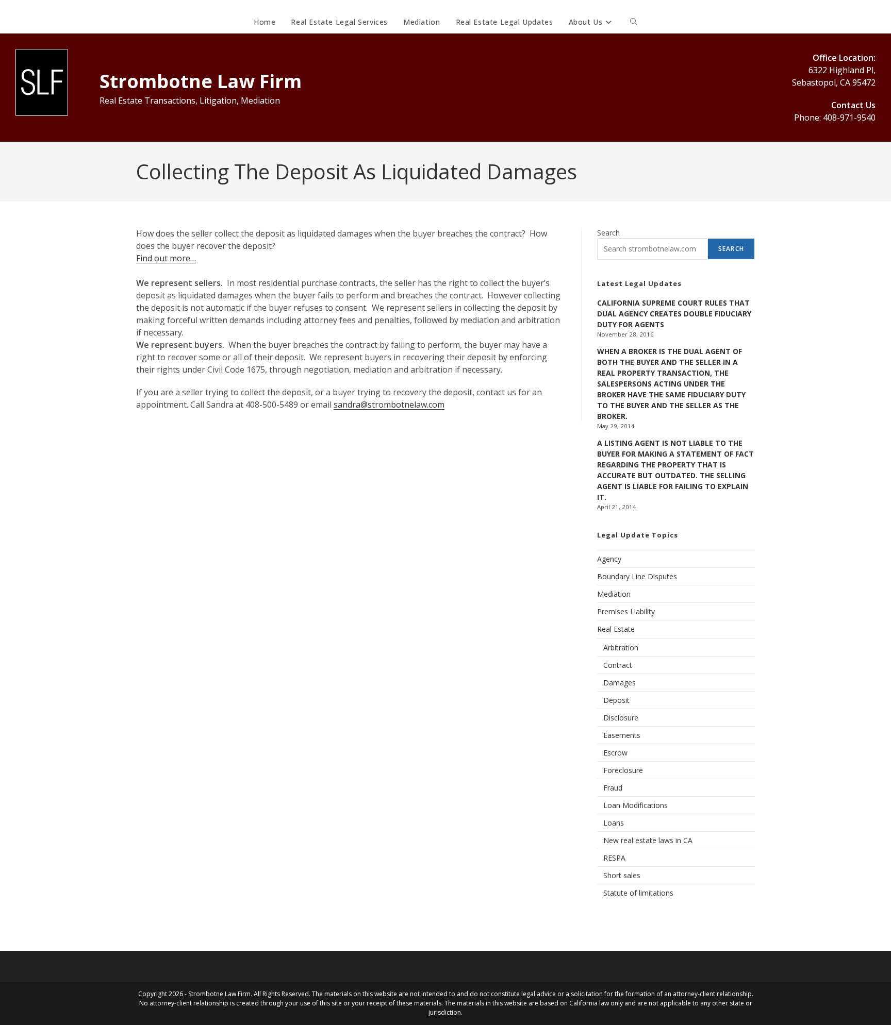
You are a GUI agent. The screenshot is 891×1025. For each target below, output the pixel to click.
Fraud (612, 788)
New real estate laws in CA (647, 840)
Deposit (616, 700)
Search (608, 233)
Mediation (614, 594)
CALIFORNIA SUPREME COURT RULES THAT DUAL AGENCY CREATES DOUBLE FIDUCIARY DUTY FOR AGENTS (674, 313)
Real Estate (616, 629)
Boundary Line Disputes (637, 576)
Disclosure (620, 717)
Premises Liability (626, 611)
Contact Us (853, 105)
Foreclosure (623, 770)
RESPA (614, 858)
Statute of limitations (638, 893)
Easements (621, 735)
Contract (617, 665)
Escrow (615, 753)
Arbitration (620, 647)
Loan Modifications (635, 805)
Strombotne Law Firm (201, 81)
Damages (619, 682)
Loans (613, 823)
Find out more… (166, 258)
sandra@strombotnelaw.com (389, 404)
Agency (609, 559)
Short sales (621, 875)
